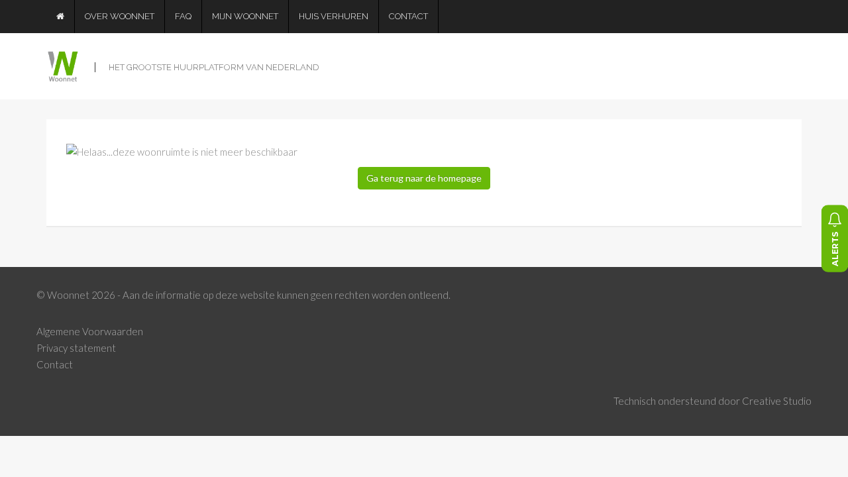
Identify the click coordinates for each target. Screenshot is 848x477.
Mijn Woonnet (245, 16)
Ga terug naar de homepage (424, 178)
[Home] (60, 16)
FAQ (183, 16)
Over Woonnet (119, 16)
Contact (408, 16)
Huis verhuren (333, 16)
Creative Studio (777, 401)
